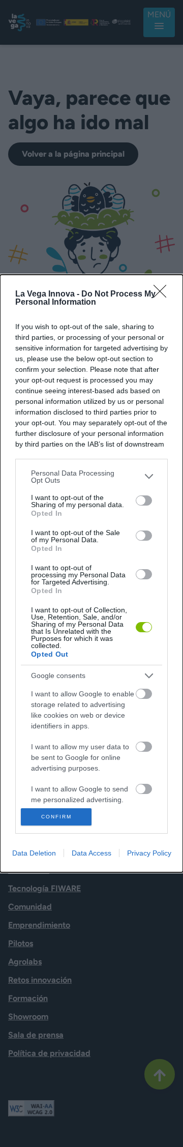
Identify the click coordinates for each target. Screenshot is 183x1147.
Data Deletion (34, 853)
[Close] (163, 294)
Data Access (91, 853)
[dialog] (91, 574)
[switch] (144, 500)
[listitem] (91, 476)
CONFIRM (56, 816)
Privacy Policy (149, 853)
